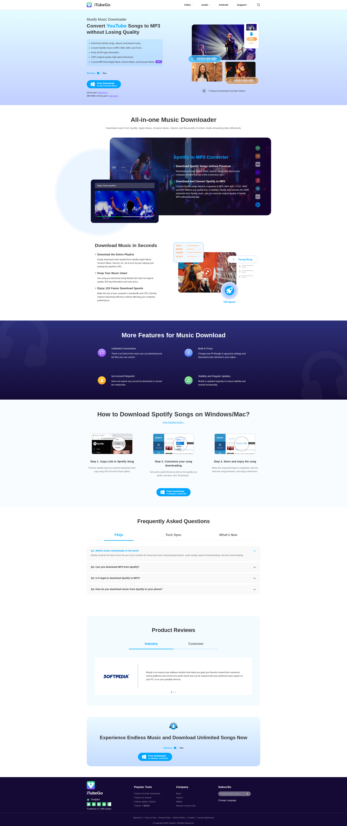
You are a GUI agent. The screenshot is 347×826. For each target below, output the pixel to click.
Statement (137, 818)
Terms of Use (150, 818)
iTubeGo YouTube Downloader (147, 793)
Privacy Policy (165, 818)
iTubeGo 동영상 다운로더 (145, 802)
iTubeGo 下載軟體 (142, 806)
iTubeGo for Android (142, 797)
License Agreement (205, 818)
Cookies (191, 818)
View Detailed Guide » (173, 422)
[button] (171, 692)
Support (179, 797)
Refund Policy (179, 818)
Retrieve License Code (186, 806)
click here (102, 93)
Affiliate (179, 802)
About (178, 793)
